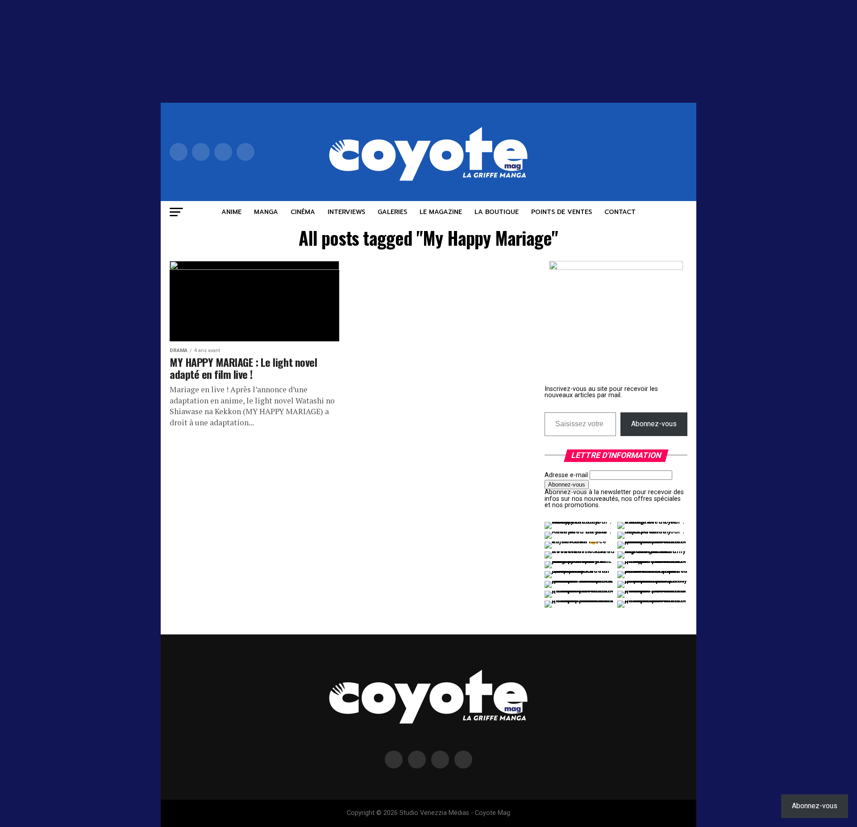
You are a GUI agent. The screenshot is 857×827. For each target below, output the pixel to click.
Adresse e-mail (566, 475)
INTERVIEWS (346, 212)
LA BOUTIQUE (496, 212)
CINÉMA (303, 212)
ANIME (231, 212)
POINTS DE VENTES (561, 212)
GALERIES (392, 212)
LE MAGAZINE (441, 212)
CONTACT (620, 212)
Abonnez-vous (654, 424)
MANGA (266, 212)
